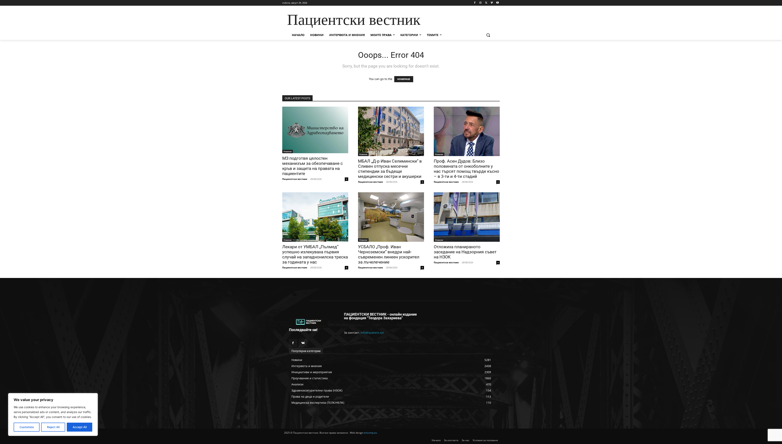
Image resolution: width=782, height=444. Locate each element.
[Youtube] (497, 3)
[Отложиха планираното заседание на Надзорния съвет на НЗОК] (467, 217)
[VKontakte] (303, 343)
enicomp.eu (370, 432)
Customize (27, 427)
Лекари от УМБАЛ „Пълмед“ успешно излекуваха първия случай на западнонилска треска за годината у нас (315, 254)
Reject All (53, 427)
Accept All (80, 427)
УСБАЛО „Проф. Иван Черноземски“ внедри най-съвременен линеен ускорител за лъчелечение (388, 254)
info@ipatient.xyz (372, 333)
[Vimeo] (491, 3)
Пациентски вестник (294, 178)
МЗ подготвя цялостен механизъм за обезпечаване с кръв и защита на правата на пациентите (312, 166)
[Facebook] (474, 3)
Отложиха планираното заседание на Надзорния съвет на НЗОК (465, 251)
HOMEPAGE (403, 79)
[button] (488, 35)
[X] (486, 3)
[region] (53, 414)
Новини (287, 151)
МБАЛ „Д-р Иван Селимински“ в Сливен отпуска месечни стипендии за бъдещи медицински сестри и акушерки (390, 169)
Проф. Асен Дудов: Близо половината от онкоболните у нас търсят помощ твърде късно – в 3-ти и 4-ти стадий (466, 169)
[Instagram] (480, 3)
